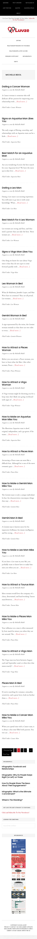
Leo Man (14, 208)
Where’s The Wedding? (12, 800)
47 (31, 750)
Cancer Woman (16, 107)
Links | (31, 929)
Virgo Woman (15, 405)
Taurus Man (15, 605)
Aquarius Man (15, 142)
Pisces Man (14, 472)
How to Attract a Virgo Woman (14, 383)
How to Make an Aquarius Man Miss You (16, 418)
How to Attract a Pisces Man (17, 451)
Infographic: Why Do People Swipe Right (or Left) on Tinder (17, 776)
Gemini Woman (16, 336)
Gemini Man (15, 507)
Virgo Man (14, 272)
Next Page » (6, 754)
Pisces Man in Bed (12, 683)
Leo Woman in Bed (12, 283)
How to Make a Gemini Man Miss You (17, 485)
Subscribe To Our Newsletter (24, 19)
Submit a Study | (12, 930)
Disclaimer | (23, 927)
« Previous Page (7, 750)
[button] (22, 61)
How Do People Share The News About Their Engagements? (16, 784)
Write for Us (26, 930)
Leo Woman (15, 240)
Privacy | (7, 927)
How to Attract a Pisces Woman (15, 349)
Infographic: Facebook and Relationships (14, 767)
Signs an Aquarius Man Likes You (17, 120)
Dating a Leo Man (11, 187)
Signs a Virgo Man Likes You (17, 251)
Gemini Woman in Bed (14, 315)
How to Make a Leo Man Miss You (18, 551)
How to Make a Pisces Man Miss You (16, 618)
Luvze (18, 30)
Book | (20, 930)
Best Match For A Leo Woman (18, 219)
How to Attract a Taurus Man (18, 584)
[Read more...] (22, 101)
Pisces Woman (15, 371)
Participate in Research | (21, 929)
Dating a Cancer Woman (16, 86)
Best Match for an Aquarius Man (17, 154)
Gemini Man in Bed (12, 517)
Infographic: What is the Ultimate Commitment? (16, 792)
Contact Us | (14, 927)
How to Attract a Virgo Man (17, 651)
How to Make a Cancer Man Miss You (17, 716)
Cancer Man (15, 738)
